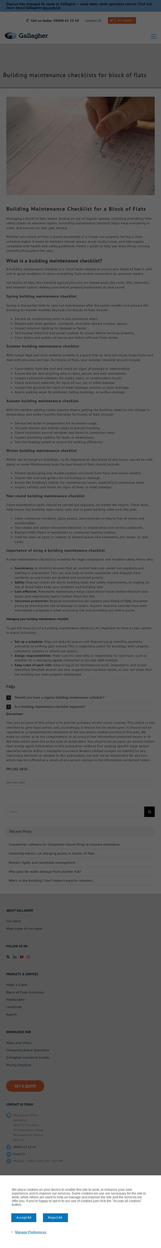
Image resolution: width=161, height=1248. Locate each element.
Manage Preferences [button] (30, 1232)
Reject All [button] (55, 1217)
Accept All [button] (23, 1217)
